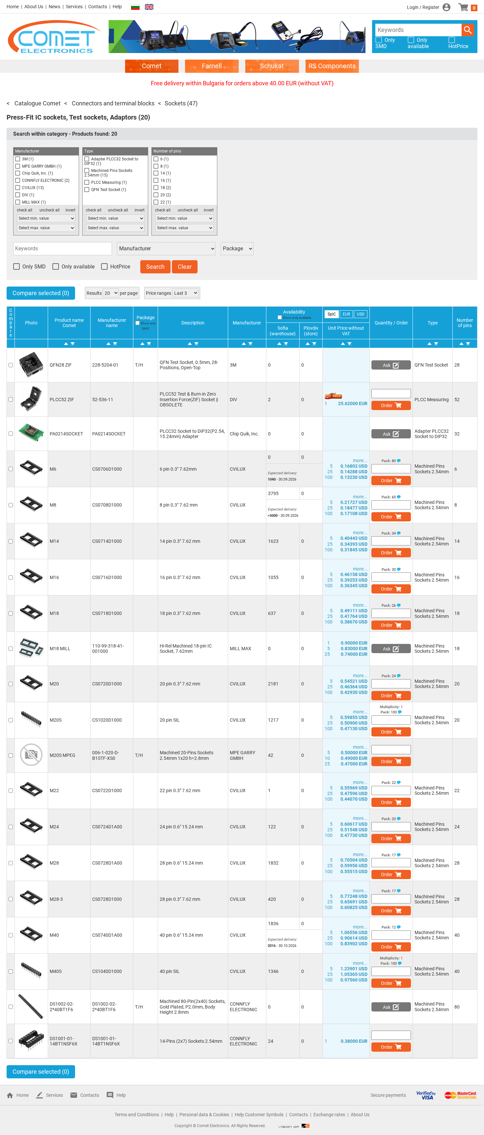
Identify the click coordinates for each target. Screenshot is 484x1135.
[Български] (135, 7)
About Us (33, 6)
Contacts (97, 6)
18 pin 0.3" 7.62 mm (180, 613)
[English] (149, 7)
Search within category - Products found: (65, 134)
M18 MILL (60, 648)
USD (360, 314)
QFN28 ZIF (61, 365)
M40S (56, 971)
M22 (54, 790)
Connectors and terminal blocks (112, 103)
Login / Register (423, 7)
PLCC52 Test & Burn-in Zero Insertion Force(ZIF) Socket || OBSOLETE (189, 399)
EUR (346, 314)
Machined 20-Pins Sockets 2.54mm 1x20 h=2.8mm (186, 755)
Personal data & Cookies (204, 1114)
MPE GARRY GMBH (242, 755)
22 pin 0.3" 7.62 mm (180, 790)
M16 (54, 577)
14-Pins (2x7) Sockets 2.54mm (191, 1041)
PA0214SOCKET (66, 433)
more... (360, 460)
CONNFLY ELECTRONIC (243, 1006)
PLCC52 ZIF (62, 399)
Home (13, 6)
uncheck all (50, 210)
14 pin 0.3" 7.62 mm (180, 541)
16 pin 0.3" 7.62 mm (180, 577)
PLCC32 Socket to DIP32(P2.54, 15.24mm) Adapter (192, 434)
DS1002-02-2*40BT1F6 (62, 1006)
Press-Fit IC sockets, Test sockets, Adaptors (72, 117)
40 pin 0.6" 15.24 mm (181, 935)
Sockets (175, 103)
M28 (54, 863)
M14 (54, 541)
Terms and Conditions (137, 1114)
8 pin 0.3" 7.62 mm (179, 505)
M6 (53, 469)
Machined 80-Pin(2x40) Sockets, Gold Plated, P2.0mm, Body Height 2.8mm (193, 1006)
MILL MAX (240, 648)
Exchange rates (329, 1114)
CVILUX (238, 469)
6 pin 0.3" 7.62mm (178, 469)
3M (233, 365)
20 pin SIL (170, 720)
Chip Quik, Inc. (244, 433)
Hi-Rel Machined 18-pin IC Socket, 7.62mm (186, 648)
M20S (56, 720)
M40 (54, 935)
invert (70, 210)
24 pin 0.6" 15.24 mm (181, 826)
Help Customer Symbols (259, 1114)
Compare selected (41, 293)
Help (117, 6)
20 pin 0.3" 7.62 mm (180, 683)
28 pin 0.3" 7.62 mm (180, 899)
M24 (54, 826)
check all (24, 210)
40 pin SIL (170, 971)
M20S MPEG (62, 755)
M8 (53, 505)
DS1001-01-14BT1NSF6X (63, 1041)
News (54, 6)
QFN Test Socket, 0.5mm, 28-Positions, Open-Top (189, 365)
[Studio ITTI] (294, 1125)
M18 (54, 613)
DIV (233, 399)
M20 (54, 683)
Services (74, 6)
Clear (185, 266)
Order (386, 405)
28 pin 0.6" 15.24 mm (181, 863)
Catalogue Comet (37, 103)
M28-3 (56, 899)
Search (468, 30)
